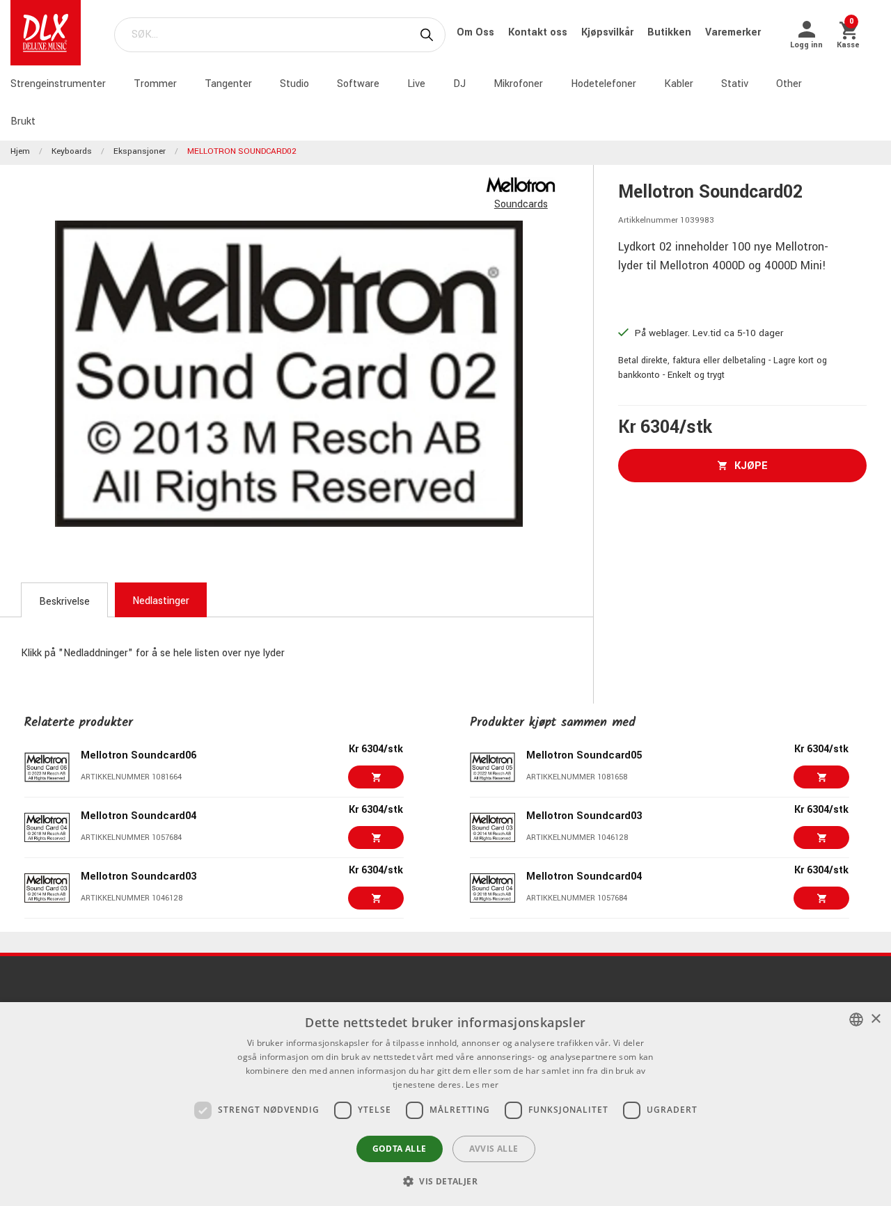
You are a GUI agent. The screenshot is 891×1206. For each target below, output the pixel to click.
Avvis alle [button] (494, 1149)
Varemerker (733, 32)
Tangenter (228, 84)
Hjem (20, 151)
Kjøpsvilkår (608, 32)
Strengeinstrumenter (58, 84)
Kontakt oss (539, 32)
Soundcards (521, 204)
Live (416, 84)
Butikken (670, 32)
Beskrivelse (64, 601)
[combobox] (856, 1019)
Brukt (23, 121)
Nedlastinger (160, 601)
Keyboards (72, 151)
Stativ (734, 84)
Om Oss (477, 32)
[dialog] (445, 1104)
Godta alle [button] (399, 1149)
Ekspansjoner (139, 151)
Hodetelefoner (603, 84)
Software (358, 84)
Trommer (155, 84)
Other (789, 84)
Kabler (678, 84)
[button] (445, 1181)
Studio (294, 84)
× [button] (875, 1019)
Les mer (482, 1084)
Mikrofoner (518, 84)
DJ (459, 84)
